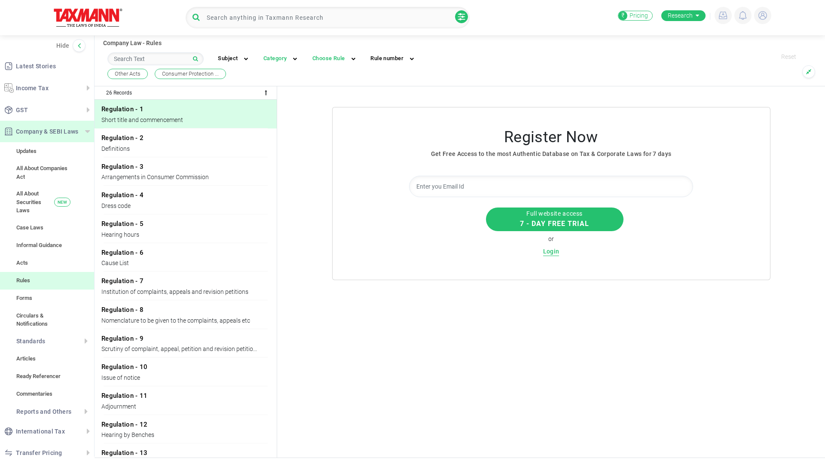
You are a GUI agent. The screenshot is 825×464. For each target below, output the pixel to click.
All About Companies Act (41, 172)
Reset (788, 56)
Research (680, 15)
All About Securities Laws (41, 202)
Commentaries (34, 394)
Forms (24, 298)
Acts (22, 262)
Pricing (634, 15)
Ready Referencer (38, 376)
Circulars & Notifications (32, 319)
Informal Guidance (39, 245)
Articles (26, 358)
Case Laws (29, 227)
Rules (23, 280)
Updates (26, 151)
